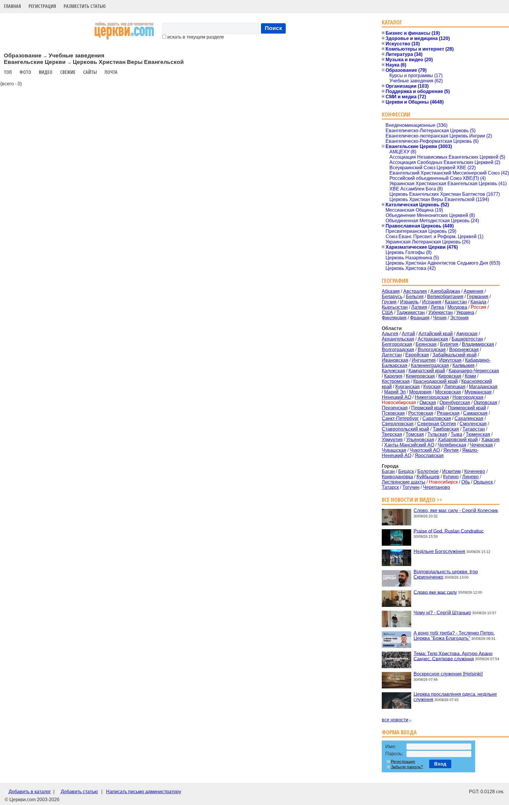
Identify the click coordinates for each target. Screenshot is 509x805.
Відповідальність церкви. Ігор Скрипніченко (446, 574)
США (387, 312)
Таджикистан (410, 312)
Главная (12, 6)
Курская (432, 386)
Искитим (451, 471)
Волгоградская (398, 349)
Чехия (440, 317)
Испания (431, 301)
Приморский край (467, 407)
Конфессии (396, 114)
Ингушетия (424, 360)
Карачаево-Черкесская (474, 370)
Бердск (406, 471)
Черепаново (436, 487)
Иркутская (450, 360)
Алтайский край (436, 333)
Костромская (396, 381)
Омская (427, 402)
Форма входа (399, 732)
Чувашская (394, 450)
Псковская (393, 413)
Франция (419, 317)
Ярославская (429, 455)
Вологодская (432, 349)
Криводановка (397, 476)
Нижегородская (432, 397)
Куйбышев (428, 476)
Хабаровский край (458, 439)
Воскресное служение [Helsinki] (448, 673)
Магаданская (483, 386)
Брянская (426, 344)
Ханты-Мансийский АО (409, 444)
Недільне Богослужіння (439, 551)
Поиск (273, 28)
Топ (8, 72)
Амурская (466, 333)
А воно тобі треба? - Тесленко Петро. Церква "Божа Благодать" (454, 635)
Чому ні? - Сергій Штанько (442, 612)
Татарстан (473, 428)
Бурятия (449, 344)
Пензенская (395, 407)
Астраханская (433, 338)
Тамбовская (446, 428)
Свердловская (398, 423)
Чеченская (481, 444)
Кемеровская (420, 376)
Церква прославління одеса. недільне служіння (455, 697)
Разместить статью (85, 6)
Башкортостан (467, 338)
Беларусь (392, 296)
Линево (470, 476)
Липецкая (454, 386)
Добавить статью (79, 791)
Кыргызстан (395, 307)
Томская (415, 434)
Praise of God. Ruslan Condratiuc (449, 530)
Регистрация (42, 6)
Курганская (407, 386)
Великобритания (445, 296)
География (395, 281)
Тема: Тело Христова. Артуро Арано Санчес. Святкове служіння (453, 656)
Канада (478, 301)
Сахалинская (469, 418)
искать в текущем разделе (195, 36)
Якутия (451, 450)
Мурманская (478, 391)
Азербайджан (445, 291)
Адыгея (390, 333)
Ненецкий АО (396, 397)
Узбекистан (440, 312)
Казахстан (456, 301)
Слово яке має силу (435, 592)
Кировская (449, 376)
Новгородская (467, 397)
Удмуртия (392, 439)
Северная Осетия (436, 423)
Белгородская (397, 344)
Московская (448, 391)
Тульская (437, 434)
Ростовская (420, 413)
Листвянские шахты (403, 481)
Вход (440, 763)
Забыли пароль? (407, 766)
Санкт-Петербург (400, 418)
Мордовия (420, 391)
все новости (395, 719)
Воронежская (464, 349)
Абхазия (391, 291)
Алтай (408, 333)
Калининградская (430, 365)
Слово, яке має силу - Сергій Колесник (456, 510)
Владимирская (478, 344)
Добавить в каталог (30, 791)
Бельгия (415, 296)
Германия (477, 296)
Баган (388, 471)
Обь (465, 481)
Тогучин (410, 487)
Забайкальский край (454, 354)
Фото (25, 72)
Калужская (393, 370)
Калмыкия (463, 365)
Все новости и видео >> (412, 500)
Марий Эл (395, 391)
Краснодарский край (435, 381)
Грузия (389, 301)
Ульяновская (420, 439)
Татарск (390, 487)
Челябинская (452, 444)
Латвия (419, 307)
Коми (470, 376)
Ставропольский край (405, 428)
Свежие (67, 72)
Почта (111, 72)
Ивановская (395, 360)
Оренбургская (454, 402)
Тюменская (478, 434)
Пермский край (427, 407)
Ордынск (483, 481)
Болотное (428, 471)
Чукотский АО (425, 450)
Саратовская (436, 418)
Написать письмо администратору (143, 791)
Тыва (456, 434)
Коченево (474, 471)
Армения (473, 291)
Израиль (409, 301)
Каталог (392, 22)
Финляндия (394, 317)
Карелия (393, 376)
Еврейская (417, 354)
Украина (465, 312)
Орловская (485, 402)
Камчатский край (427, 370)
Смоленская (473, 423)
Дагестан (392, 354)
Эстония (459, 317)
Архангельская (398, 338)
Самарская (475, 413)
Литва (437, 307)
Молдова (457, 307)
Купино (451, 476)
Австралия (415, 291)
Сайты (90, 72)
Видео (45, 72)
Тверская (392, 434)
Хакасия (490, 439)
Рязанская (448, 413)
